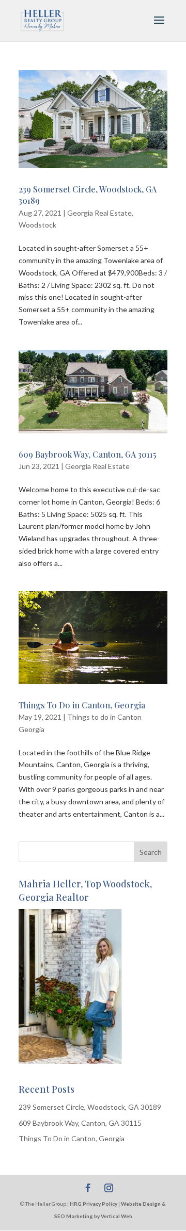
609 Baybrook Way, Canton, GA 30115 (87, 454)
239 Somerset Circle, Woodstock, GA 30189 (90, 1107)
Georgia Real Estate (99, 212)
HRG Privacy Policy (93, 1204)
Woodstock (37, 224)
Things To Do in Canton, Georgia (82, 705)
